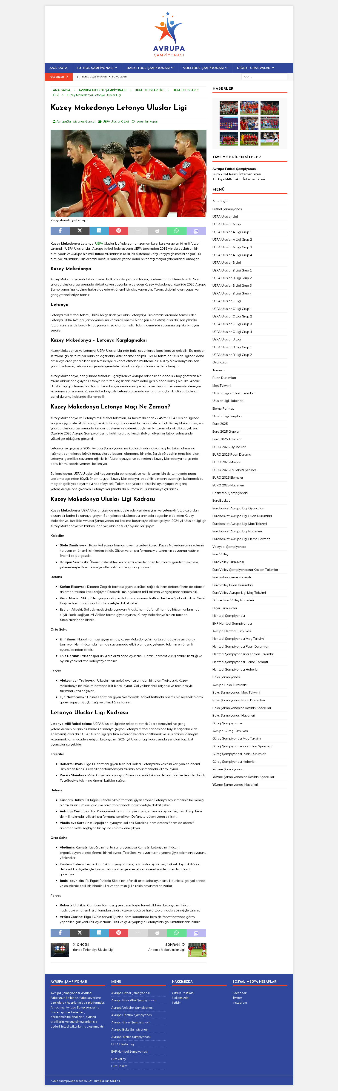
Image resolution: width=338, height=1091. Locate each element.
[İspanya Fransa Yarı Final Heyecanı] (249, 123)
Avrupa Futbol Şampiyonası (102, 90)
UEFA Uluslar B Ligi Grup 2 (232, 278)
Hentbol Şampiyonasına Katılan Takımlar (243, 654)
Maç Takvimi (221, 385)
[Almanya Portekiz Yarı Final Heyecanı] (270, 123)
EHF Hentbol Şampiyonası (232, 623)
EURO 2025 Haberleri (228, 485)
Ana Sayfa (58, 68)
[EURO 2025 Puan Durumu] (229, 108)
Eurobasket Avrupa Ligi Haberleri (237, 531)
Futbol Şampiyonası (95, 68)
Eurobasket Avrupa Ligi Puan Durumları (242, 516)
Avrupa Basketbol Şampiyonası (133, 1000)
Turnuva (218, 370)
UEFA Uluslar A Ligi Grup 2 (232, 239)
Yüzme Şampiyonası (227, 769)
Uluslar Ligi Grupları (227, 416)
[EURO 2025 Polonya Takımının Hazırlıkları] (249, 139)
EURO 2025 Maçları (226, 462)
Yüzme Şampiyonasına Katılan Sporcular (243, 777)
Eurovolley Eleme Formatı (231, 577)
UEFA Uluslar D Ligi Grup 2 (232, 355)
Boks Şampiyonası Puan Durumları (238, 700)
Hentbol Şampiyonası (228, 616)
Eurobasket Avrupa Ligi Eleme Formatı (241, 539)
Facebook (240, 993)
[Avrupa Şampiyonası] (169, 60)
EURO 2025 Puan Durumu (231, 454)
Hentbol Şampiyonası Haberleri (235, 669)
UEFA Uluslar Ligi (149, 90)
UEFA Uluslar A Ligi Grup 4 (232, 255)
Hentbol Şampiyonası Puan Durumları (240, 646)
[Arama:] (264, 76)
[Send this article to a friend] (138, 231)
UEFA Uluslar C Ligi (116, 121)
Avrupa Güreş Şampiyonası (130, 1022)
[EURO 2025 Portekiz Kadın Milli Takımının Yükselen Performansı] (229, 139)
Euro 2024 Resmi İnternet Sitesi (236, 174)
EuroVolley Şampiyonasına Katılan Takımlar (245, 570)
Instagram (240, 1002)
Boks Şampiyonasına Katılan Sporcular (241, 708)
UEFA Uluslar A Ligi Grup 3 (232, 247)
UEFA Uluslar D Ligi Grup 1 (232, 347)
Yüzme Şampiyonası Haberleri (235, 785)
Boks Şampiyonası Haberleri (233, 715)
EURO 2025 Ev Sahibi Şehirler (234, 470)
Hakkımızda (180, 998)
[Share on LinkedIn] (99, 231)
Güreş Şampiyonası (227, 723)
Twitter (237, 998)
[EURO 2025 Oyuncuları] (249, 108)
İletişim (176, 1002)
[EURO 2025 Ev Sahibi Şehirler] (270, 108)
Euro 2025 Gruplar (226, 431)
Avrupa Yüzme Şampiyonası (130, 1037)
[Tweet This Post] (79, 231)
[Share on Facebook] (60, 231)
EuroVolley (220, 554)
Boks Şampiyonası (226, 677)
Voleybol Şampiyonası (203, 68)
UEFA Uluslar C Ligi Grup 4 (232, 332)
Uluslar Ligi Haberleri (227, 401)
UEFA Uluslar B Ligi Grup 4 (232, 293)
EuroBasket (221, 500)
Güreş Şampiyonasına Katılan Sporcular (242, 746)
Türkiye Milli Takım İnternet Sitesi (238, 179)
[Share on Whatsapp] (176, 231)
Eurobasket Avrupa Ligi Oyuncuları (238, 508)
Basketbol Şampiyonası (148, 68)
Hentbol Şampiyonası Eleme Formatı (240, 662)
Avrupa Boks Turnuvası (229, 685)
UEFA (99, 243)
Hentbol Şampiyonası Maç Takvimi (238, 639)
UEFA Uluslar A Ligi (226, 224)
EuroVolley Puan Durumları (232, 585)
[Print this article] (157, 231)
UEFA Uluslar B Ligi (226, 262)
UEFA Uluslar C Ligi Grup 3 (232, 324)
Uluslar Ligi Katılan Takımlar (233, 393)
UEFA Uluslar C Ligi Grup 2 (232, 316)
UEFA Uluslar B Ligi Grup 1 (232, 270)
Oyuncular (220, 362)
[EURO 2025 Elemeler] (229, 123)
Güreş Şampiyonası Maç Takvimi (236, 738)
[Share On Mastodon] (196, 231)
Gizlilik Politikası (183, 993)
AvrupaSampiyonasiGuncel (76, 121)
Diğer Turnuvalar (253, 68)
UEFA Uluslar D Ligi (226, 339)
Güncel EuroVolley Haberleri (233, 600)
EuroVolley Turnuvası (228, 562)
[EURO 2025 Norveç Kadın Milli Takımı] (270, 139)
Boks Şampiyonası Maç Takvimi (236, 692)
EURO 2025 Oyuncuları (229, 447)
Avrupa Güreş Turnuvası (230, 731)
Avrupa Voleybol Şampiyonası (132, 1007)
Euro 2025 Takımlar (227, 439)
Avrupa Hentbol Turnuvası (232, 631)
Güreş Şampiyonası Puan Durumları (239, 754)
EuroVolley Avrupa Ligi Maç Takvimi (239, 593)
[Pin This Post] (118, 231)
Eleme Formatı (223, 408)
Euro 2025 (220, 424)
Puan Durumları (224, 378)
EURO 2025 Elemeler (227, 477)
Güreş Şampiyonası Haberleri (234, 762)
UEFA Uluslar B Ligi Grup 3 (232, 285)
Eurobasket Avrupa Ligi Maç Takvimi (239, 524)
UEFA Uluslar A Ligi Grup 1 (232, 232)
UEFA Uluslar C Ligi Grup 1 (232, 309)
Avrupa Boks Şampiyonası (129, 1029)
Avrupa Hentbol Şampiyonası (131, 1015)
